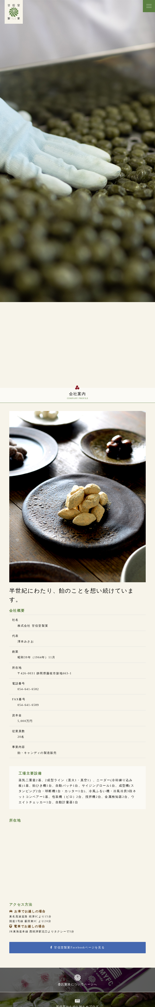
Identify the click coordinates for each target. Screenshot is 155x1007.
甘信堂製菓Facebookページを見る (79, 947)
